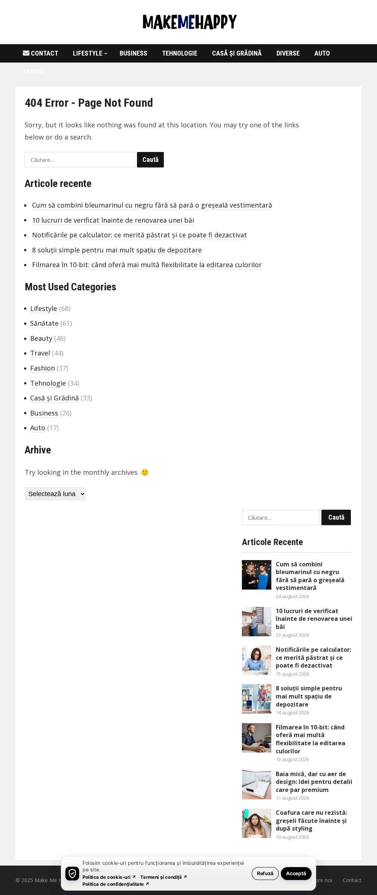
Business (133, 53)
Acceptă (296, 873)
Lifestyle (87, 53)
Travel (33, 71)
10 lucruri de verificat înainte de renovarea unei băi (113, 220)
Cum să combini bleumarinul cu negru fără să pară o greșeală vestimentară (152, 205)
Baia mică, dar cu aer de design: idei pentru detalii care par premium (314, 782)
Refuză (265, 873)
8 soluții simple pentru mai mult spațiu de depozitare (117, 249)
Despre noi (319, 880)
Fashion (42, 368)
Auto (322, 53)
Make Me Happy (54, 880)
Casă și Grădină (237, 53)
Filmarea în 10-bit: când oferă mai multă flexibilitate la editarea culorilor (147, 264)
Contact (43, 53)
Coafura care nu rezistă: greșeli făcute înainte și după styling (311, 820)
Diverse (288, 53)
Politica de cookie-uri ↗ (109, 877)
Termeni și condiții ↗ (163, 877)
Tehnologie (179, 53)
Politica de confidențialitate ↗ (116, 884)
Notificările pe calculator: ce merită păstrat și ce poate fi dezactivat (139, 234)
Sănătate (44, 323)
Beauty (41, 338)
